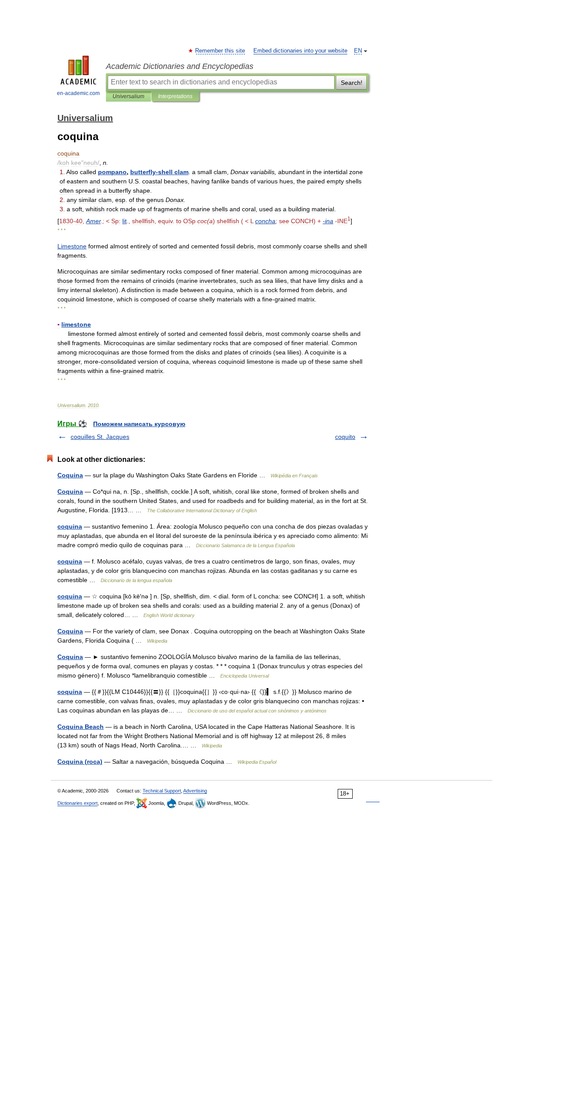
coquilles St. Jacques (100, 436)
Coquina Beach (80, 726)
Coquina (70, 475)
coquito (345, 436)
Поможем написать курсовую (139, 423)
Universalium (128, 96)
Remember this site (220, 51)
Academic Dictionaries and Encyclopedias (179, 66)
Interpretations (175, 96)
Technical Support (162, 790)
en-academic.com (78, 93)
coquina (69, 526)
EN (358, 51)
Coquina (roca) (79, 761)
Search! (351, 82)
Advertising (195, 790)
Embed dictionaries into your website (300, 51)
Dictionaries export (77, 803)
